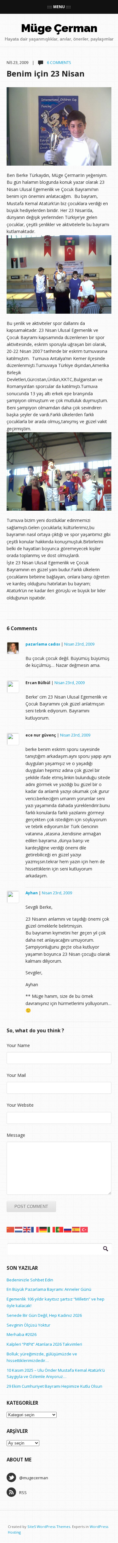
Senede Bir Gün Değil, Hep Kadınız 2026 (44, 1315)
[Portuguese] (60, 1229)
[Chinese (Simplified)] (11, 1229)
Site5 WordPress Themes (48, 1526)
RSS (23, 1492)
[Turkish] (84, 1229)
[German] (43, 1229)
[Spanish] (76, 1229)
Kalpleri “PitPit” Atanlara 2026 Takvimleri (44, 1344)
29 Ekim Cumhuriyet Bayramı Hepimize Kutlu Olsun (54, 1386)
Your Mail (16, 1075)
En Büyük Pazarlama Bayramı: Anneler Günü (49, 1289)
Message (16, 1135)
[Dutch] (19, 1229)
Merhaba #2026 (22, 1334)
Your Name (18, 1045)
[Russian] (68, 1229)
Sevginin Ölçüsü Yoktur (28, 1325)
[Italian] (52, 1229)
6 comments (58, 62)
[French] (35, 1229)
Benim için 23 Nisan (46, 73)
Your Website (20, 1105)
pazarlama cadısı (42, 644)
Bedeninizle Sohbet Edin (30, 1280)
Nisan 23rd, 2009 (79, 644)
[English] (27, 1229)
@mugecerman (33, 1478)
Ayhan (31, 893)
